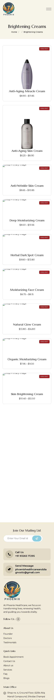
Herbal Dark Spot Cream (27, 255)
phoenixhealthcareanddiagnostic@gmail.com (31, 571)
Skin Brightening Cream (27, 394)
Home (14, 32)
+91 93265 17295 (25, 556)
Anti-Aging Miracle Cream (27, 91)
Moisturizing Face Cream (27, 290)
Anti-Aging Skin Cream (27, 151)
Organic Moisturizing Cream (27, 359)
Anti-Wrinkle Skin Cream (27, 185)
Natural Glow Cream (27, 324)
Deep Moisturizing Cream (27, 220)
